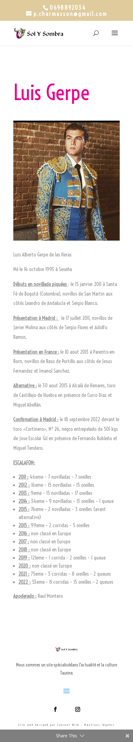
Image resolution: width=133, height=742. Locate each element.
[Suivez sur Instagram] (78, 709)
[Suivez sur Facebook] (55, 709)
